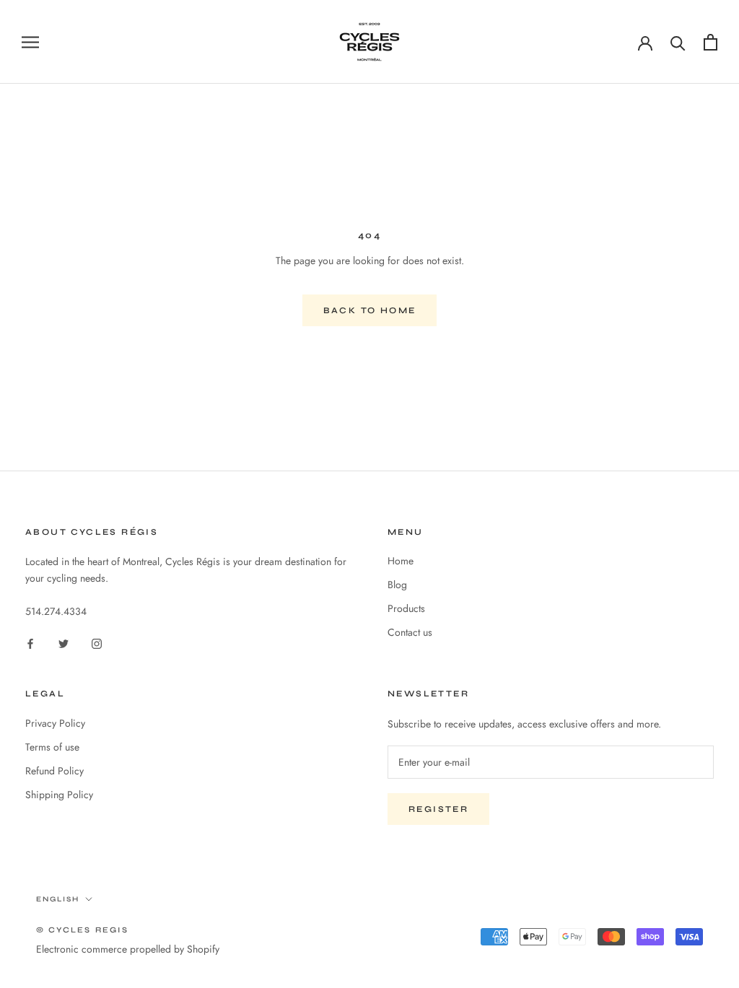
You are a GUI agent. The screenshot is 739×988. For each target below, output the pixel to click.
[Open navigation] (30, 41)
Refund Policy (54, 771)
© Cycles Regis (82, 930)
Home (401, 561)
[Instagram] (97, 642)
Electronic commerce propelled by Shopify (127, 949)
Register (438, 809)
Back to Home (369, 310)
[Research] (678, 42)
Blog (397, 584)
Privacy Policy (55, 723)
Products (406, 608)
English (57, 899)
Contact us (410, 632)
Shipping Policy (59, 794)
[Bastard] (710, 42)
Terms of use (52, 747)
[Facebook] (30, 642)
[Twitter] (63, 642)
